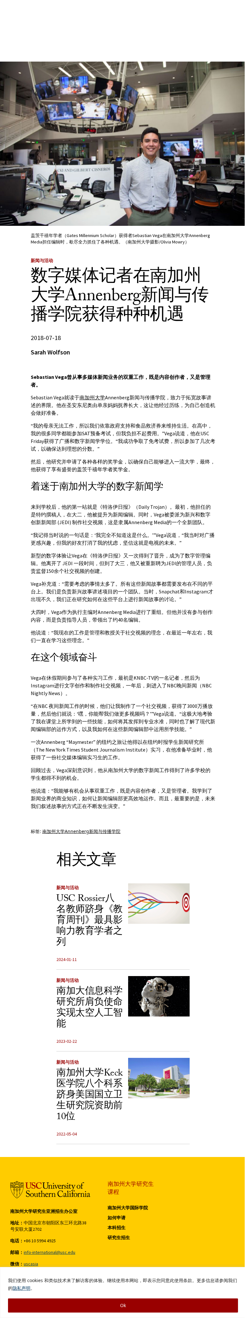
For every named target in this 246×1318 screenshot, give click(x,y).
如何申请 (117, 1217)
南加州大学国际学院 (128, 1208)
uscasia (31, 1264)
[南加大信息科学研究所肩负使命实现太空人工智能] (159, 996)
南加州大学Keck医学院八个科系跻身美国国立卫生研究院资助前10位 (89, 1096)
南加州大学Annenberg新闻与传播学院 (81, 831)
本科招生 (117, 1227)
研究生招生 (119, 1237)
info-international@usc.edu (49, 1252)
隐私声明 (21, 1288)
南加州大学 (92, 397)
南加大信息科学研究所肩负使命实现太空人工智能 (89, 1008)
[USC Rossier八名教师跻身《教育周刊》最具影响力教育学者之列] (159, 903)
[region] (123, 1292)
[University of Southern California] (50, 1189)
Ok (123, 1305)
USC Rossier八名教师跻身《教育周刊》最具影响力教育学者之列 (89, 921)
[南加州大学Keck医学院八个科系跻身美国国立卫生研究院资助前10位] (159, 1078)
